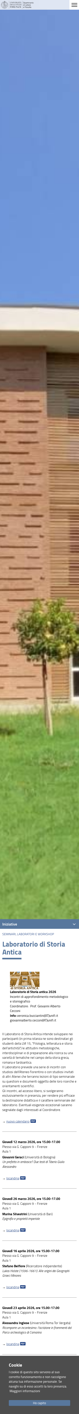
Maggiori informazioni (25, 1391)
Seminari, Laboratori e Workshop (28, 934)
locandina (12, 1178)
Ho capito (39, 1403)
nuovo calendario (18, 1121)
